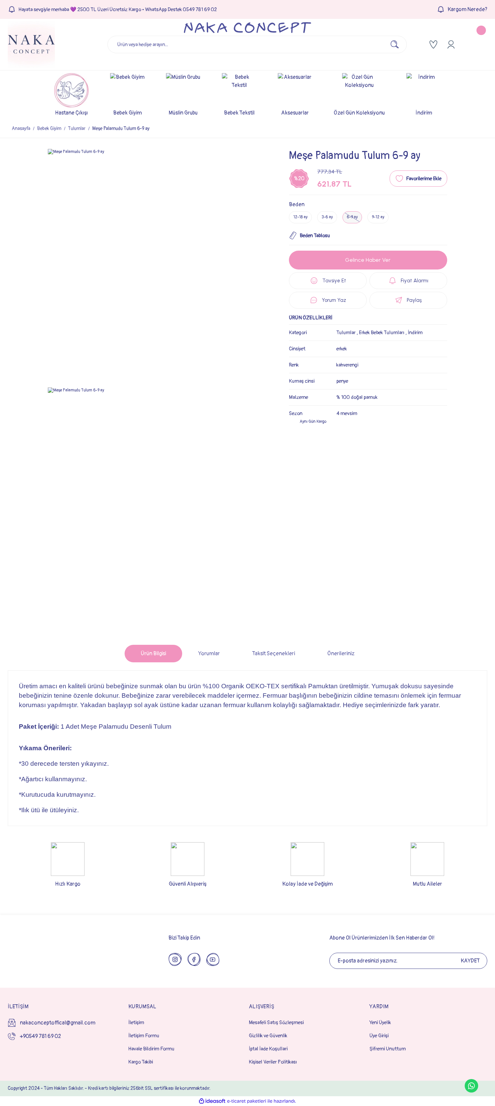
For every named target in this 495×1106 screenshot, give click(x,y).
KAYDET (470, 960)
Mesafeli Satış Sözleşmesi (276, 1022)
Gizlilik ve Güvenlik (268, 1036)
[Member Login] (451, 44)
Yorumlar (209, 653)
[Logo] (31, 44)
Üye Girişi (379, 1036)
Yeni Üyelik (380, 1022)
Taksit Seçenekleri (273, 653)
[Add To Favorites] (418, 178)
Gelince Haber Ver (368, 260)
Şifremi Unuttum (387, 1049)
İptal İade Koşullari (268, 1049)
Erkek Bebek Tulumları (381, 332)
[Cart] (475, 44)
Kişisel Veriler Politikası (273, 1062)
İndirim (415, 332)
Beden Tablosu (315, 235)
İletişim (136, 1022)
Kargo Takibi (140, 1062)
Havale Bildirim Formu (151, 1049)
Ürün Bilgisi (153, 653)
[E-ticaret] (246, 1101)
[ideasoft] (212, 1101)
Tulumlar (346, 332)
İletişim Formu (143, 1036)
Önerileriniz (340, 653)
